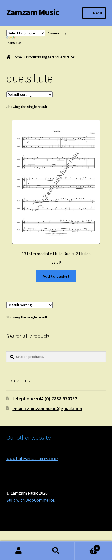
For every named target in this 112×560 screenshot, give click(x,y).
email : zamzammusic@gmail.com (47, 408)
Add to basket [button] (56, 276)
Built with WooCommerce (30, 500)
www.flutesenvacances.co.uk (32, 458)
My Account (18, 551)
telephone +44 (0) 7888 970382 (44, 399)
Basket (86, 546)
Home (17, 57)
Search (55, 551)
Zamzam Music (32, 12)
